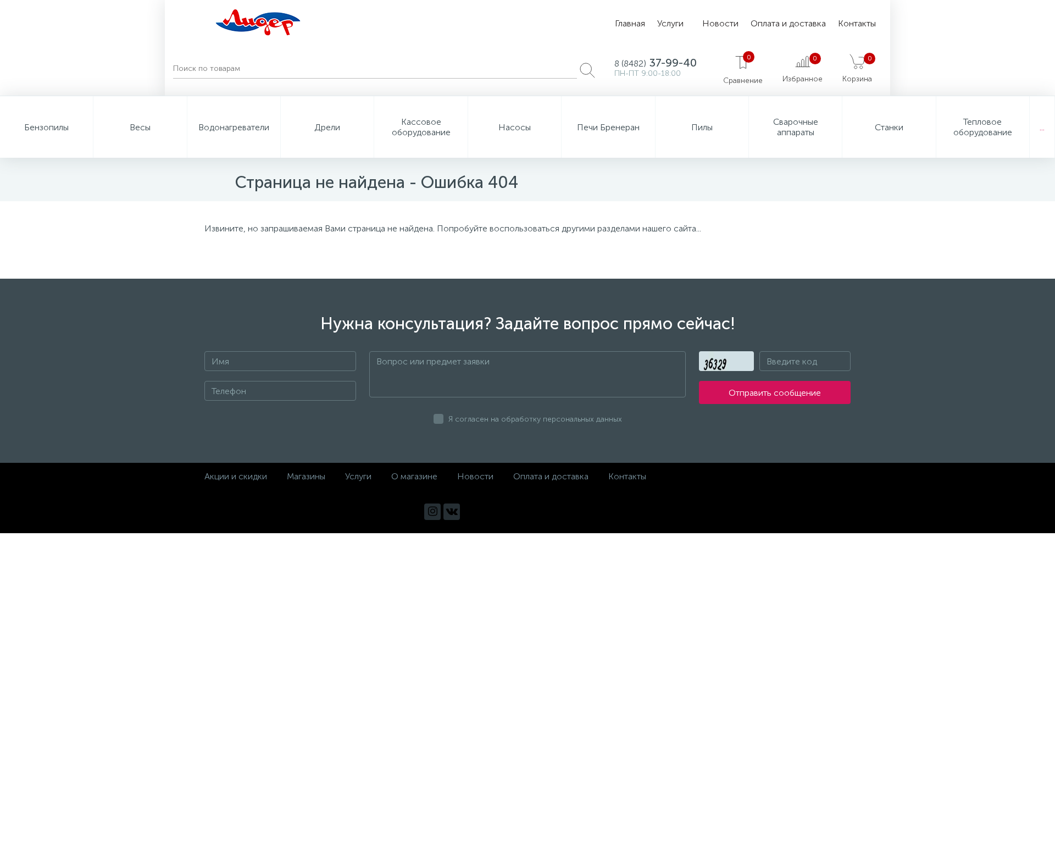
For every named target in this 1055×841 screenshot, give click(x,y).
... (1042, 127)
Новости (720, 23)
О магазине (414, 476)
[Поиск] (587, 70)
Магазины (306, 476)
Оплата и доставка (788, 23)
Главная (630, 23)
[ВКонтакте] (451, 512)
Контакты (857, 23)
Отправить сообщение (775, 393)
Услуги (670, 23)
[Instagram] (432, 512)
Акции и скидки (235, 476)
